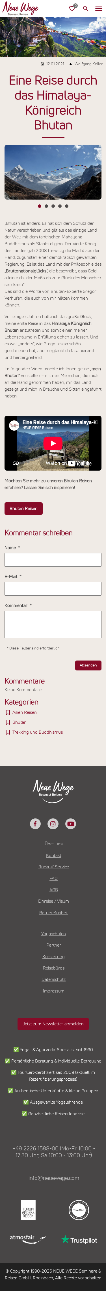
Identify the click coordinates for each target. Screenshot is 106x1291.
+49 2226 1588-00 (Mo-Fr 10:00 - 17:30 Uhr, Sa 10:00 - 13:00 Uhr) (53, 1152)
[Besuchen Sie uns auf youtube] (70, 823)
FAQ (53, 878)
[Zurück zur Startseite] (24, 8)
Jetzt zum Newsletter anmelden (53, 1024)
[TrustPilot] (78, 1239)
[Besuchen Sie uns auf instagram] (52, 823)
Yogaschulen (53, 934)
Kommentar (17, 605)
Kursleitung (53, 957)
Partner (53, 945)
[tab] (39, 206)
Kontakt (53, 855)
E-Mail (11, 576)
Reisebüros (53, 968)
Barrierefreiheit (53, 913)
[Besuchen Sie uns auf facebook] (35, 823)
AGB (53, 890)
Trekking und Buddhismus (37, 732)
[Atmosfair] (27, 1239)
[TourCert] (78, 1210)
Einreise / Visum (53, 901)
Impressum (53, 991)
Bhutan (19, 722)
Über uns (53, 844)
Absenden (88, 665)
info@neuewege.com (54, 1178)
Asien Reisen (24, 712)
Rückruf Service (53, 867)
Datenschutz (54, 979)
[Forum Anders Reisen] (27, 1210)
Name (11, 547)
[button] (99, 8)
